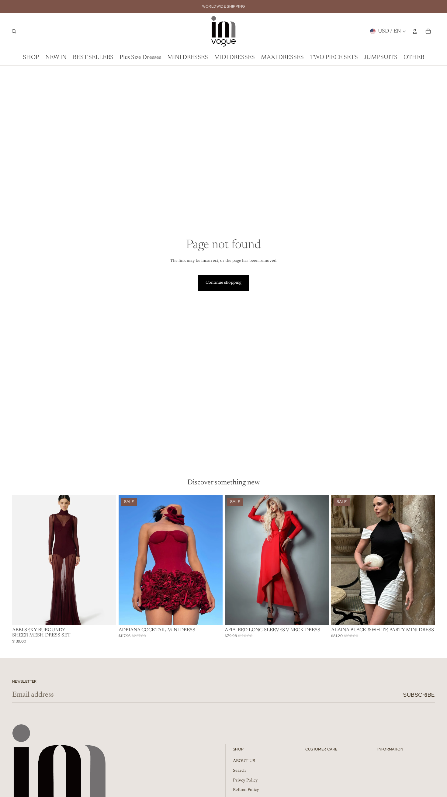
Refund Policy (246, 790)
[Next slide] (107, 560)
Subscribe (419, 694)
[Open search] (14, 31)
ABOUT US (244, 761)
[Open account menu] (414, 31)
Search (239, 771)
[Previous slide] (21, 560)
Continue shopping (223, 283)
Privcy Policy (245, 780)
